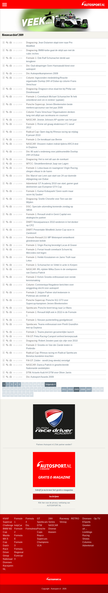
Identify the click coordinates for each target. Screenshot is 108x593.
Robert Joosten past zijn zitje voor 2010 (52, 340)
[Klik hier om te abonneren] (54, 470)
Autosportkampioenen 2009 (42, 73)
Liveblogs (87, 532)
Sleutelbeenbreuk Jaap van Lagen (47, 163)
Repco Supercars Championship (44, 538)
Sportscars (42, 522)
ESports (86, 522)
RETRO (75, 518)
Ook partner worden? (63, 444)
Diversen (86, 518)
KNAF (6, 518)
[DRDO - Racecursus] (54, 421)
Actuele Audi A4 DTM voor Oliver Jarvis (48, 372)
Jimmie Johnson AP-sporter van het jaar (51, 120)
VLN (39, 545)
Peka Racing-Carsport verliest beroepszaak (51, 336)
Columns (86, 542)
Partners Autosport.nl (45, 444)
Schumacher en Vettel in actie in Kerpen (51, 265)
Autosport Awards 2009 (40, 377)
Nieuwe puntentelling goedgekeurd (49, 320)
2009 (76, 389)
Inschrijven (54, 496)
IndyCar (18, 525)
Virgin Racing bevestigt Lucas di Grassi (51, 245)
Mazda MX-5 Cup (6, 538)
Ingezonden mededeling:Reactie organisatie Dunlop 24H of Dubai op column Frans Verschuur (51, 81)
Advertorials (88, 545)
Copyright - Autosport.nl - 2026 (54, 589)
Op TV (97, 518)
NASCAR (53, 525)
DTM (39, 525)
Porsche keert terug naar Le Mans (49, 308)
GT (38, 518)
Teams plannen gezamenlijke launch (50, 332)
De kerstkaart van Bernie (44, 139)
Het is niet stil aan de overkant (47, 159)
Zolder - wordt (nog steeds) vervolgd (48, 360)
